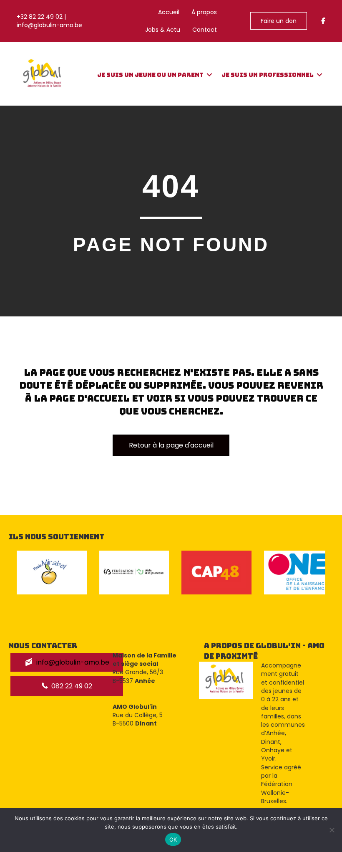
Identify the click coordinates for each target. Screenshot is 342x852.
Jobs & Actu (162, 29)
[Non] (331, 830)
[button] (209, 74)
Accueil (168, 12)
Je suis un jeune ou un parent (150, 74)
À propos (204, 12)
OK (173, 839)
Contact (204, 29)
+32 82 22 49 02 (40, 17)
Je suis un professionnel (267, 74)
